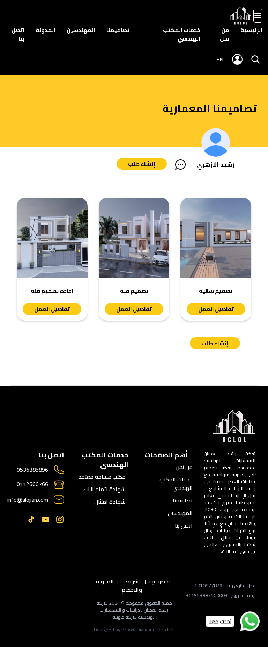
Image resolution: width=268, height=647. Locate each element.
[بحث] (255, 59)
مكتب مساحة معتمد (102, 476)
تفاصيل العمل (216, 309)
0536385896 (32, 469)
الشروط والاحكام (132, 585)
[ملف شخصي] (241, 16)
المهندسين (81, 30)
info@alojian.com (27, 499)
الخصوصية (160, 582)
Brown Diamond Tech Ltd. (147, 629)
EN (219, 59)
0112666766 (32, 484)
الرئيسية (251, 30)
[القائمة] (257, 16)
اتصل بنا (18, 34)
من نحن (224, 34)
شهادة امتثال (110, 502)
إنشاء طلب (141, 164)
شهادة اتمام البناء (104, 489)
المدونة (45, 30)
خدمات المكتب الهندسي (181, 34)
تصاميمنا (117, 30)
